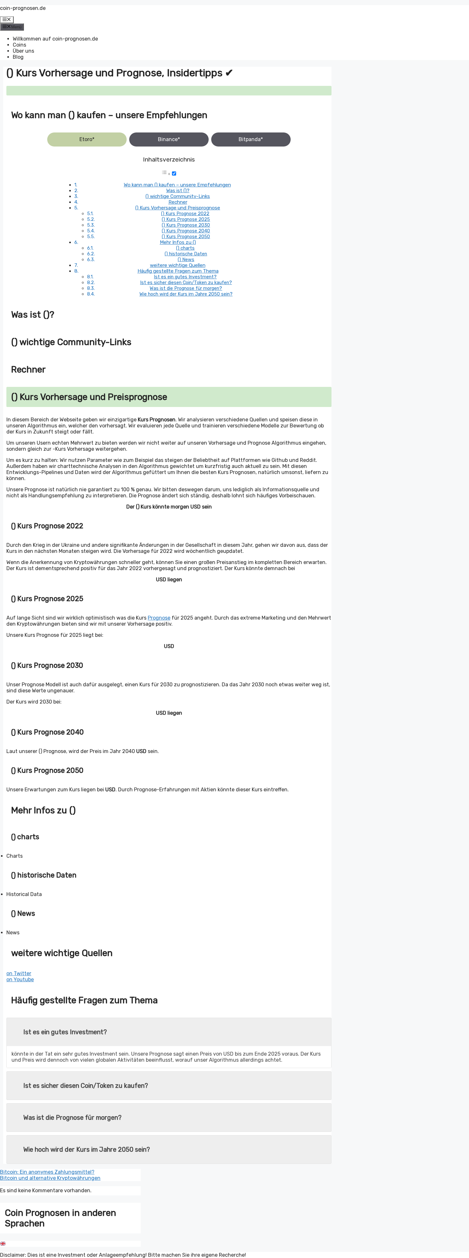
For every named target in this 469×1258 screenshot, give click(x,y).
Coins (19, 45)
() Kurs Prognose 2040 (186, 231)
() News (186, 259)
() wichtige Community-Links (177, 196)
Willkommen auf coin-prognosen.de (55, 39)
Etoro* (86, 139)
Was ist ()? (178, 190)
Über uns (23, 51)
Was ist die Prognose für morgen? (186, 288)
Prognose (159, 618)
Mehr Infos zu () (178, 242)
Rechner (177, 202)
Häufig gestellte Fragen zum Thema (178, 271)
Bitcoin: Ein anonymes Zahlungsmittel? (47, 1172)
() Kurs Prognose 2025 (186, 219)
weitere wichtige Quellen (177, 265)
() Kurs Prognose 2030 (186, 225)
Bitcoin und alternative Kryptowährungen (50, 1178)
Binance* (169, 139)
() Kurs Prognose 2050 (186, 236)
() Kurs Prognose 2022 (185, 213)
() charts (185, 248)
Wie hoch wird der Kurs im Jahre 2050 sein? (186, 294)
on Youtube (20, 979)
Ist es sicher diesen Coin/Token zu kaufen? (186, 282)
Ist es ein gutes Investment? (185, 277)
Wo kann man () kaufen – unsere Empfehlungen (177, 185)
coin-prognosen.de (23, 8)
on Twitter (18, 973)
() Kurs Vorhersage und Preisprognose (177, 208)
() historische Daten (186, 254)
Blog (18, 57)
